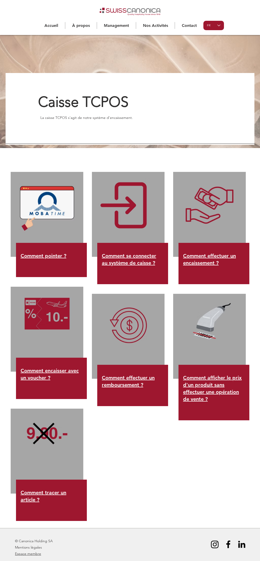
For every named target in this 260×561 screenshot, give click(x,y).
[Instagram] (215, 544)
